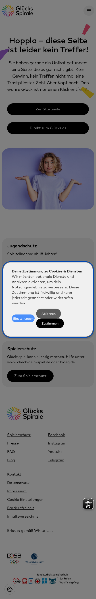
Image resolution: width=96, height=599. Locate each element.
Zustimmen (50, 323)
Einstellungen (23, 318)
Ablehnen (49, 313)
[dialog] (48, 299)
